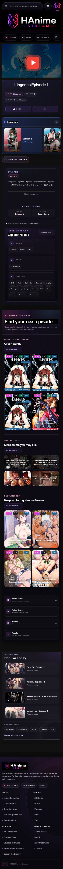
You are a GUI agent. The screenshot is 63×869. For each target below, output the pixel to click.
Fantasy (44, 729)
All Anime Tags (47, 232)
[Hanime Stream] (31, 21)
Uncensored (33, 295)
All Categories (10, 832)
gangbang (24, 289)
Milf (41, 289)
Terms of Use (40, 832)
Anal (19, 283)
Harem (22, 250)
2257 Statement (41, 843)
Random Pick (10, 820)
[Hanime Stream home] (15, 766)
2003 (12, 283)
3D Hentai (10, 729)
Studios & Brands (12, 843)
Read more (30, 194)
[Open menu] (48, 6)
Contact (38, 848)
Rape (12, 295)
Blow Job (39, 283)
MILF (30, 250)
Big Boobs (28, 283)
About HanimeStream (14, 848)
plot (48, 289)
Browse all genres (13, 735)
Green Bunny (34, 223)
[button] (57, 6)
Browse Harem (13, 450)
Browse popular (14, 506)
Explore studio (13, 349)
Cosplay (13, 250)
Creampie (14, 289)
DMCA (37, 837)
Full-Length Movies (13, 815)
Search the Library (12, 854)
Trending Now (10, 809)
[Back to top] (57, 863)
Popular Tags (10, 837)
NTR (53, 729)
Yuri (36, 820)
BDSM (34, 729)
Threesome (22, 295)
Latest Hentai (10, 804)
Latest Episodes (11, 798)
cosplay (48, 283)
